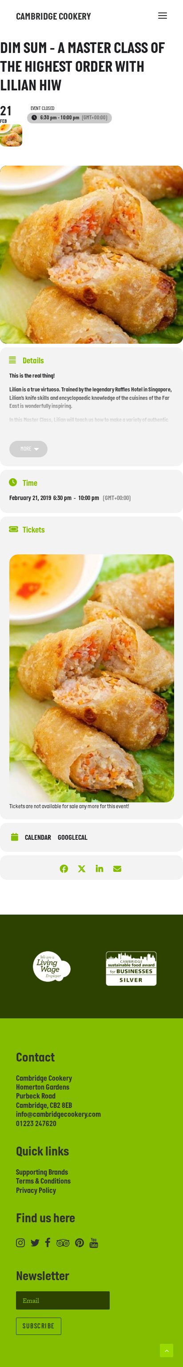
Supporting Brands (42, 1172)
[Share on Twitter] (81, 867)
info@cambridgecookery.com (58, 1114)
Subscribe (39, 1326)
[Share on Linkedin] (99, 867)
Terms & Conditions (43, 1181)
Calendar (38, 838)
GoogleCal (73, 838)
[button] (162, 15)
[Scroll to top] (166, 1350)
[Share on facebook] (64, 867)
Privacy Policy (36, 1190)
